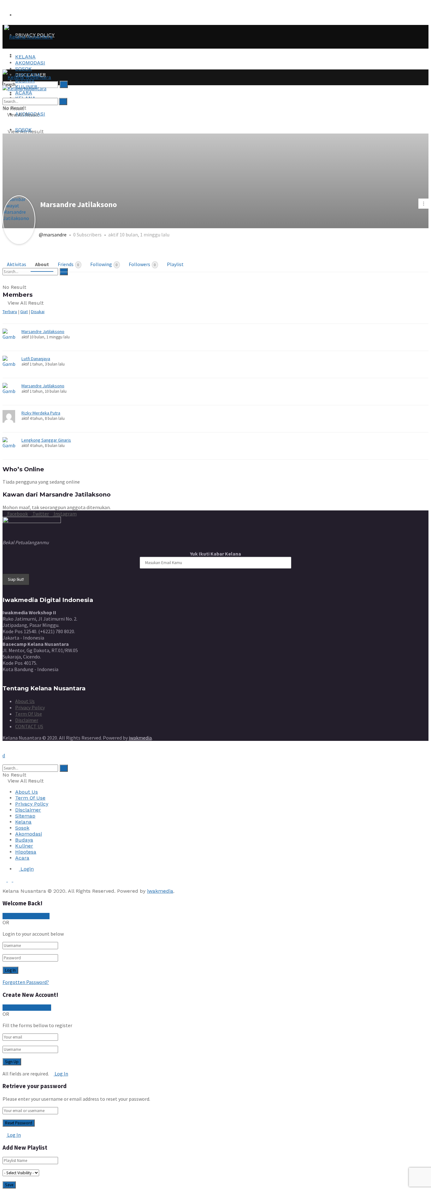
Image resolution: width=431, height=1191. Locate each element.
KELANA (25, 57)
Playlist (175, 264)
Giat (24, 311)
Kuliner (24, 846)
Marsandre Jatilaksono (42, 331)
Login (26, 869)
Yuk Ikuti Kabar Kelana (215, 554)
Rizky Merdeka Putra (40, 413)
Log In (61, 1073)
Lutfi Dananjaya (35, 358)
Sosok (22, 828)
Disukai (37, 311)
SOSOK (23, 69)
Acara (22, 858)
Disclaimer (26, 720)
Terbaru (10, 311)
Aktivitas (16, 264)
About (42, 264)
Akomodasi (28, 834)
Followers (142, 264)
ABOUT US (28, 15)
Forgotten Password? (26, 982)
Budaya (24, 840)
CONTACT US (29, 726)
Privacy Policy (30, 707)
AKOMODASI (30, 63)
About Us (25, 701)
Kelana (23, 822)
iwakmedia (140, 738)
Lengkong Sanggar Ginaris (46, 440)
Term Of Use (28, 714)
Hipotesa (25, 852)
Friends (68, 264)
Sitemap (25, 816)
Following (104, 264)
